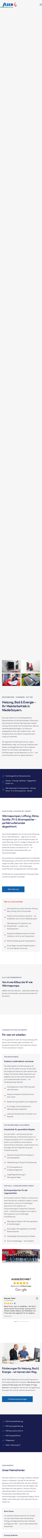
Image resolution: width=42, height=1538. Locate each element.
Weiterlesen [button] (8, 1316)
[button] (41, 4)
